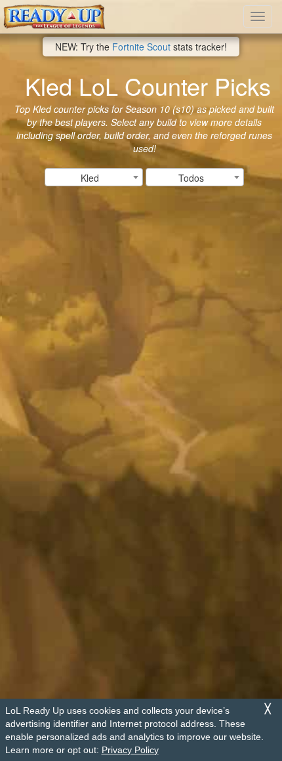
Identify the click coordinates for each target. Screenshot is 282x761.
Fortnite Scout (141, 46)
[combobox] (94, 177)
